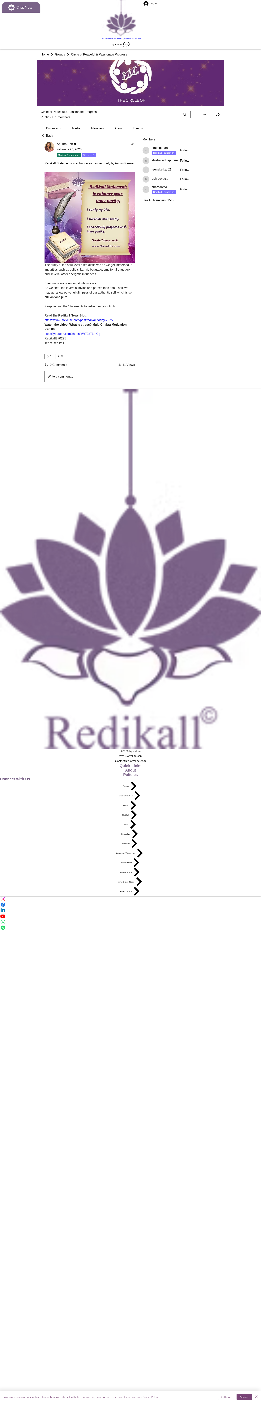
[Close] (256, 1397)
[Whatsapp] (130, 922)
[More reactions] (60, 356)
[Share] (132, 144)
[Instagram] (130, 899)
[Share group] (218, 114)
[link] (53, 128)
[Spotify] (130, 928)
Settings (226, 1397)
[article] (90, 262)
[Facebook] (130, 905)
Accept (244, 1397)
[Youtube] (130, 916)
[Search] (184, 114)
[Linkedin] (130, 910)
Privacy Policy (150, 1397)
